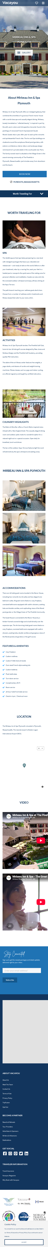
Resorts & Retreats (9, 1122)
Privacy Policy (7, 1098)
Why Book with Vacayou (11, 1180)
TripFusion (6, 1102)
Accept (24, 1242)
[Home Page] (10, 3)
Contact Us (6, 1089)
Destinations (7, 1140)
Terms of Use (7, 1093)
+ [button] (39, 748)
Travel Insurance (8, 1171)
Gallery (26, 52)
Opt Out (5, 1107)
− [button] (42, 748)
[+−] (24, 767)
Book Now (24, 174)
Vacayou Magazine (9, 1175)
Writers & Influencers (10, 1136)
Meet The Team (8, 1085)
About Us (6, 1080)
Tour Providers (8, 1127)
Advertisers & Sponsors (10, 1131)
